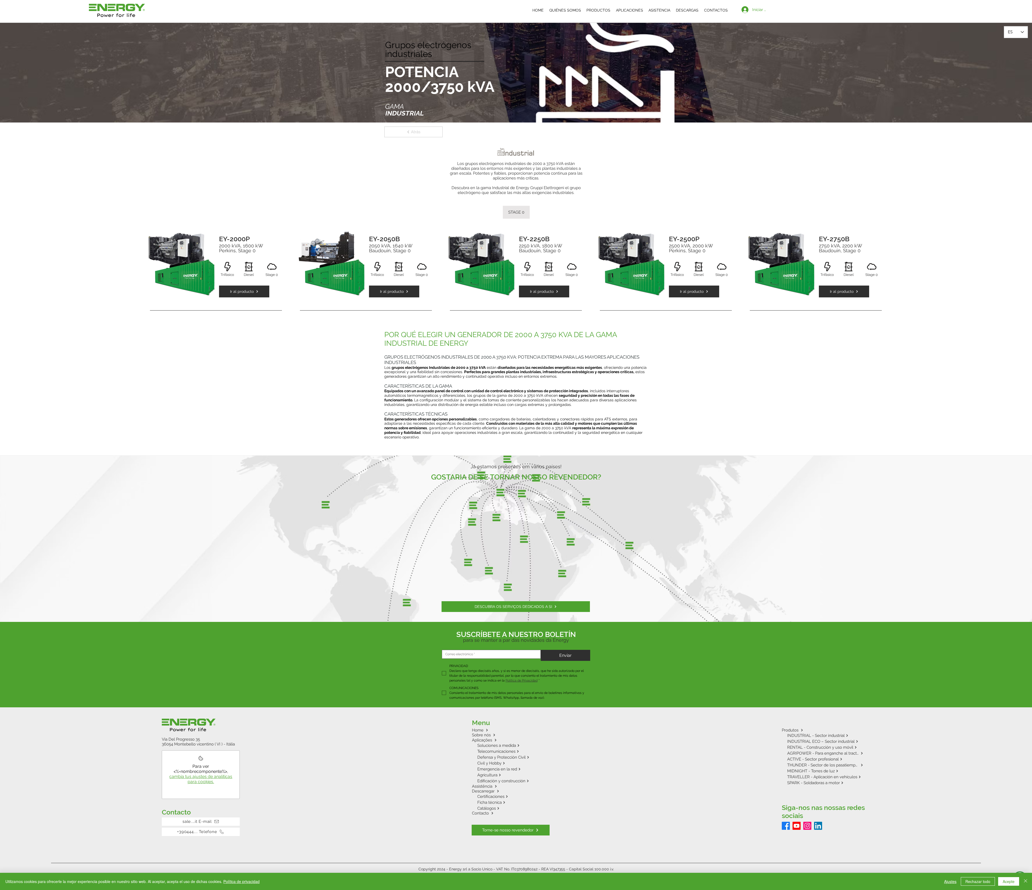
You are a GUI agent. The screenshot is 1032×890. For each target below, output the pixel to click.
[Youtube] (797, 826)
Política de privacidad (241, 881)
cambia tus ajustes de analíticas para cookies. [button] (200, 779)
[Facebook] (786, 826)
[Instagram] (807, 826)
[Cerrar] (1025, 881)
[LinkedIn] (818, 826)
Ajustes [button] (950, 881)
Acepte (1009, 881)
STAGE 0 (516, 212)
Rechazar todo (977, 881)
